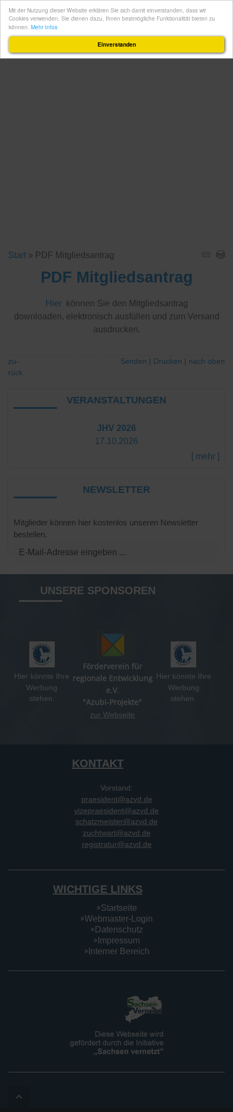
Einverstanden (117, 44)
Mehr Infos (44, 27)
